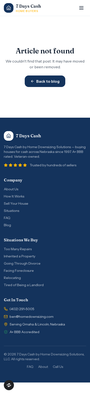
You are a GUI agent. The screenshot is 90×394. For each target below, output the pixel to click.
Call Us (58, 367)
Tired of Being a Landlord (24, 285)
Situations (11, 211)
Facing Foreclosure (19, 270)
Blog (7, 225)
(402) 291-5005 (22, 309)
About (43, 367)
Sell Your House (16, 203)
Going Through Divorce (22, 263)
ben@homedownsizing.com (32, 316)
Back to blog (48, 81)
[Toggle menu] (81, 8)
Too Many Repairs (18, 249)
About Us (11, 189)
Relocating (12, 278)
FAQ (7, 218)
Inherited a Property (19, 256)
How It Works (14, 196)
